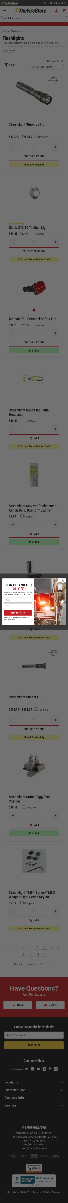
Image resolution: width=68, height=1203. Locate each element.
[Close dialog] (63, 581)
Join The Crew (18, 612)
